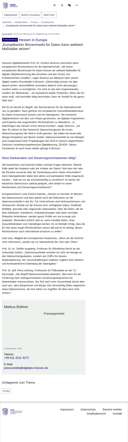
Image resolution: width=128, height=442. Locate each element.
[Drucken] (23, 55)
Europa (6, 391)
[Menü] (54, 5)
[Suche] (62, 5)
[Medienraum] (69, 5)
